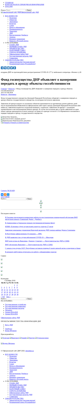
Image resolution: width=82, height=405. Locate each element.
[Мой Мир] (8, 194)
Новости (4, 94)
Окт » (8, 297)
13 (10, 290)
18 (5, 292)
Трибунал (8, 329)
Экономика (12, 94)
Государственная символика (15, 306)
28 (12, 294)
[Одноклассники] (5, 194)
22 (15, 292)
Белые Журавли (11, 331)
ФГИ (7, 197)
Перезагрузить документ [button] (21, 121)
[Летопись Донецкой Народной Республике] (2, 271)
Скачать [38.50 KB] (8, 190)
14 (12, 290)
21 (12, 292)
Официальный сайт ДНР (30, 12)
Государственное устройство (15, 304)
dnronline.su (29, 351)
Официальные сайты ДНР (10, 318)
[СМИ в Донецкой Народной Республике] (2, 263)
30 (17, 294)
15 (15, 290)
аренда (3, 197)
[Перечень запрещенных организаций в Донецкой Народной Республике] (2, 267)
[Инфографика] (2, 275)
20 (10, 292)
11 (4, 290)
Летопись (8, 310)
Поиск (3, 10)
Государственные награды (14, 308)
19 (7, 292)
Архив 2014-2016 (11, 314)
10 (2, 290)
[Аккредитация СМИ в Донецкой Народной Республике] (2, 260)
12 (7, 290)
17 (2, 292)
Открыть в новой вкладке (19, 122)
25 (5, 294)
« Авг (3, 297)
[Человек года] (42, 203)
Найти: (3, 199)
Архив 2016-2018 (11, 312)
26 (7, 294)
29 (15, 294)
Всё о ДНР (9, 325)
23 (17, 292)
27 (10, 294)
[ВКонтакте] (2, 194)
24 (2, 294)
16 (17, 290)
